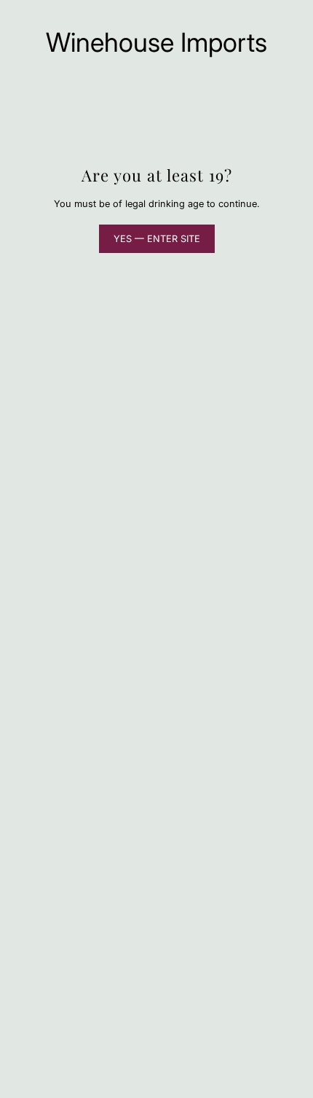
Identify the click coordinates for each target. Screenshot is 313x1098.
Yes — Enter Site (157, 238)
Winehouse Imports (156, 42)
